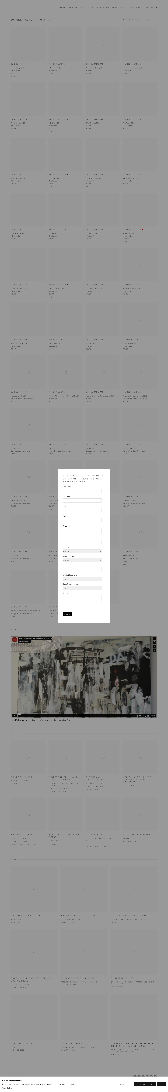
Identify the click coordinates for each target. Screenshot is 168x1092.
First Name (67, 487)
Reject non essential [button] (145, 1084)
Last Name (67, 496)
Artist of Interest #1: (70, 575)
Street (65, 526)
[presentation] (77, 606)
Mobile (65, 506)
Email (65, 516)
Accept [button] (161, 1084)
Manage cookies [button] (125, 1084)
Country (66, 547)
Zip (64, 565)
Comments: (67, 593)
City (64, 537)
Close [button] (105, 474)
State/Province (68, 556)
